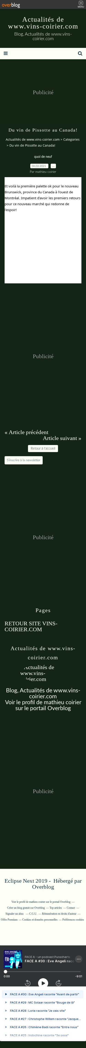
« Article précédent (26, 432)
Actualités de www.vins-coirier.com (43, 23)
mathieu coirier (62, 702)
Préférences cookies (73, 919)
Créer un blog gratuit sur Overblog (26, 907)
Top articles (56, 907)
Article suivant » (62, 438)
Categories (71, 139)
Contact (71, 907)
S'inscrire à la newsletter (23, 460)
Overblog (43, 887)
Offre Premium (9, 919)
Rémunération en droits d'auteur (59, 913)
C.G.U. (33, 913)
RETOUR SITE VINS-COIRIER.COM (31, 626)
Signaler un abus (15, 913)
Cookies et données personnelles (40, 919)
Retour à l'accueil (43, 448)
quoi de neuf (43, 156)
